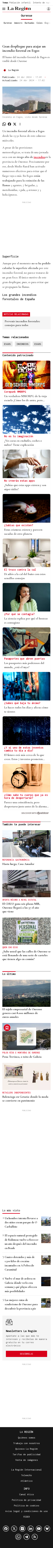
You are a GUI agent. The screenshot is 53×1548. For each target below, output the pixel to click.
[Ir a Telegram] (26, 1537)
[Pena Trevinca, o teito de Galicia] (26, 1036)
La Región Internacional (26, 1469)
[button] (49, 9)
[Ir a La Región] (19, 9)
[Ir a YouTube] (39, 1529)
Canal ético (26, 1494)
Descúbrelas (26, 1354)
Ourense (8, 23)
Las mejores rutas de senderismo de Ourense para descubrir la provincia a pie (21, 1304)
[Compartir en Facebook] (9, 124)
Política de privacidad (26, 1500)
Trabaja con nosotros (26, 1443)
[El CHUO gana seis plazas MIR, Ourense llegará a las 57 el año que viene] (26, 883)
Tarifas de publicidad (26, 1454)
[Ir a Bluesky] (47, 1529)
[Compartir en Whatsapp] (4, 124)
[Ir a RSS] (35, 1537)
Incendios (23, 344)
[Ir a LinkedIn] (31, 1529)
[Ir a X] (14, 1529)
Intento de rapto (42, 2)
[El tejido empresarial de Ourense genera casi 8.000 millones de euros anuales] (26, 993)
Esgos (48, 23)
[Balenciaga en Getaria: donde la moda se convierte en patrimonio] (26, 1076)
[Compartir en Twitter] (14, 124)
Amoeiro (18, 23)
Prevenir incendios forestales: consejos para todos (22, 323)
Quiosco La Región (26, 1448)
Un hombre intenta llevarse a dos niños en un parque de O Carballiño (21, 1222)
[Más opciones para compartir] (20, 124)
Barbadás (29, 23)
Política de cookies (26, 1505)
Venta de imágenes (26, 1460)
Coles (39, 23)
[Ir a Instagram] (22, 1529)
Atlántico (27, 1480)
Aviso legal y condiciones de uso (26, 1511)
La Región (13, 70)
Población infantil (20, 2)
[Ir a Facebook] (6, 1529)
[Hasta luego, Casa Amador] (26, 843)
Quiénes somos (26, 1437)
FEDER (26, 1516)
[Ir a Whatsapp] (18, 1537)
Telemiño (26, 1475)
